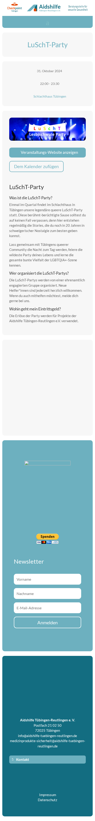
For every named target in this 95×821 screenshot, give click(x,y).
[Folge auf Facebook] (43, 786)
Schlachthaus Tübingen (49, 96)
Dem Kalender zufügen (36, 166)
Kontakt (22, 759)
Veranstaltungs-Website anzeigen (49, 152)
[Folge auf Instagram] (52, 786)
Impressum (47, 795)
